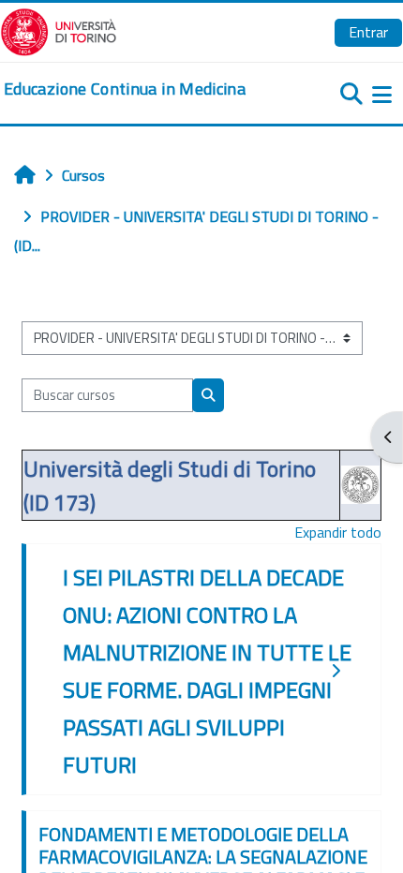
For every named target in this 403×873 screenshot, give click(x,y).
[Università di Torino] (58, 30)
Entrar (368, 32)
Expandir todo (337, 532)
